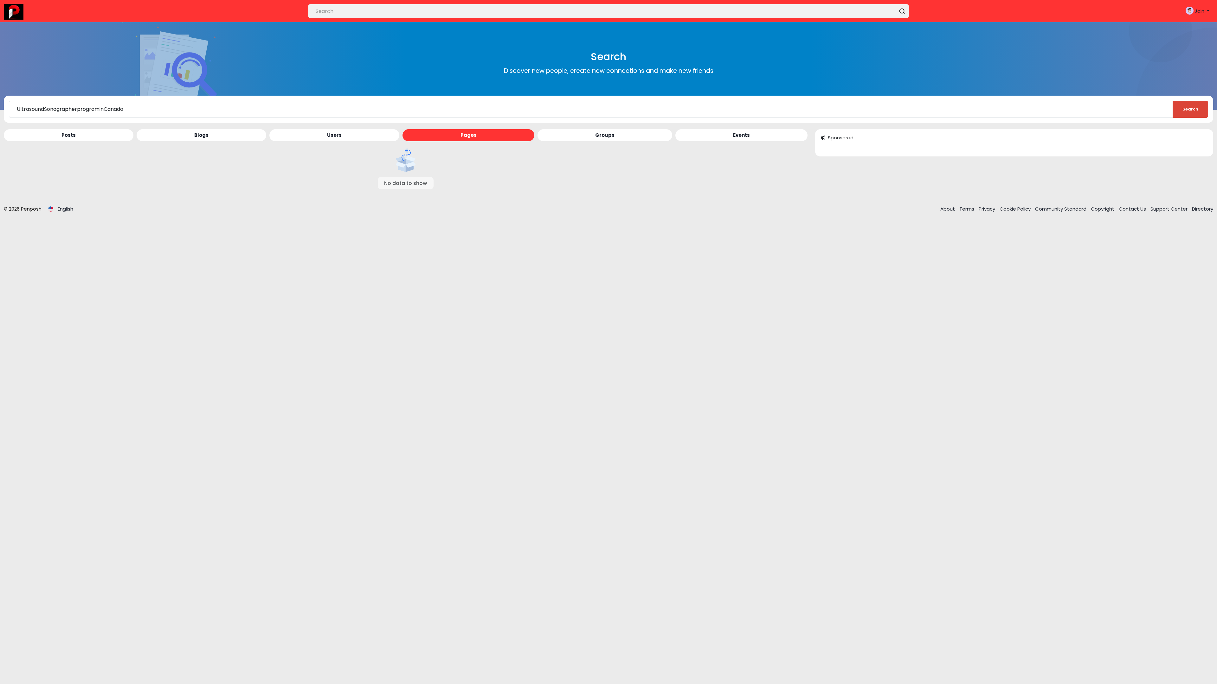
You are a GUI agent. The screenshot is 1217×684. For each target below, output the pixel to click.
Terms (967, 209)
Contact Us (1133, 209)
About (948, 209)
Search (1190, 109)
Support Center (1169, 209)
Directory (1202, 209)
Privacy (987, 209)
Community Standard (1061, 209)
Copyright (1103, 209)
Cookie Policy (1016, 209)
